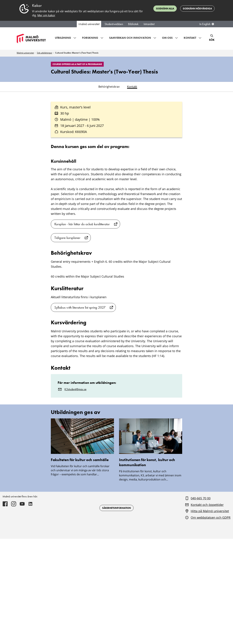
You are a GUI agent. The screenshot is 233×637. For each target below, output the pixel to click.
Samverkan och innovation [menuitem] (130, 38)
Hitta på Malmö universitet (210, 511)
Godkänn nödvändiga (197, 8)
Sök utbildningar (44, 52)
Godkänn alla (165, 8)
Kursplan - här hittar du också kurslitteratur (82, 224)
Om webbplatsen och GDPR (210, 517)
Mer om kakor (46, 15)
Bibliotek (133, 24)
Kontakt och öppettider (207, 505)
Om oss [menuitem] (167, 38)
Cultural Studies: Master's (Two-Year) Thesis (76, 52)
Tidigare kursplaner (67, 237)
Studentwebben (114, 24)
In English (204, 24)
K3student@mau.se (75, 389)
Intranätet (149, 24)
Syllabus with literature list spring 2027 (79, 307)
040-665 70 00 (200, 498)
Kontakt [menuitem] (190, 38)
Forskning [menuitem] (90, 38)
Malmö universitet (88, 24)
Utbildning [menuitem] (63, 38)
